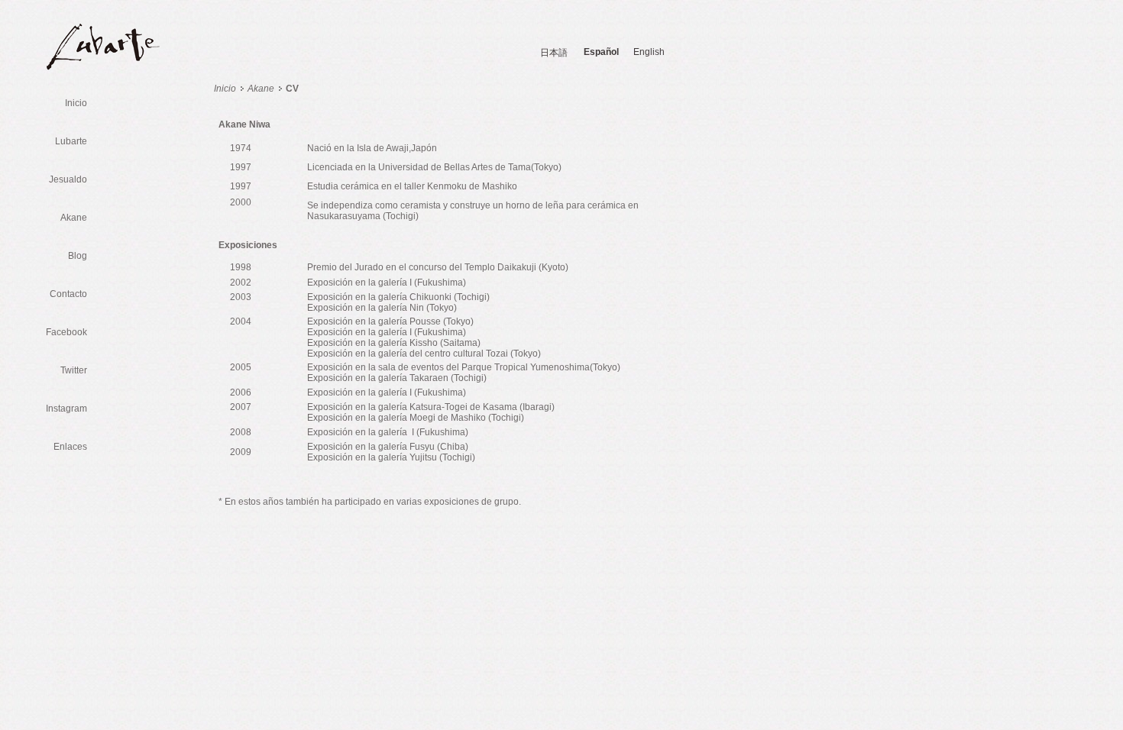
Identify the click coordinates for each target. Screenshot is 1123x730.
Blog (77, 255)
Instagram (66, 408)
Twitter (73, 370)
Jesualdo (68, 179)
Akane (73, 217)
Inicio (76, 103)
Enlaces (70, 446)
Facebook (66, 332)
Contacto (68, 294)
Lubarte (71, 141)
